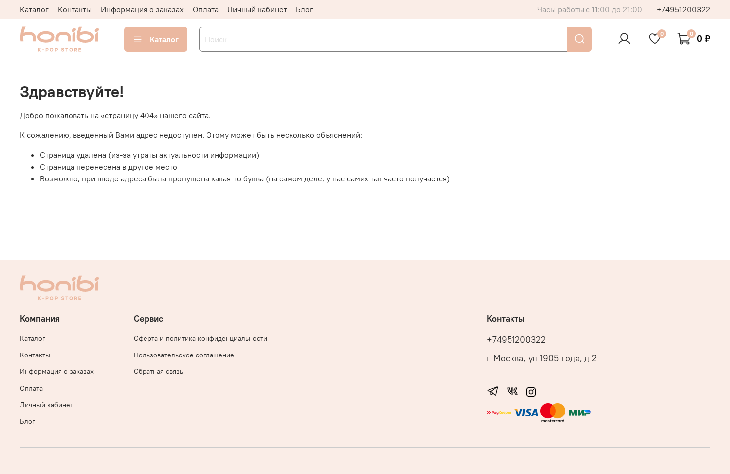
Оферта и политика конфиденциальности (200, 338)
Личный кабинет (257, 9)
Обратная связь (158, 371)
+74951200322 (683, 9)
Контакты (75, 9)
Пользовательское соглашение (184, 355)
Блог (304, 9)
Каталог (34, 9)
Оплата (206, 9)
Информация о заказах (142, 9)
